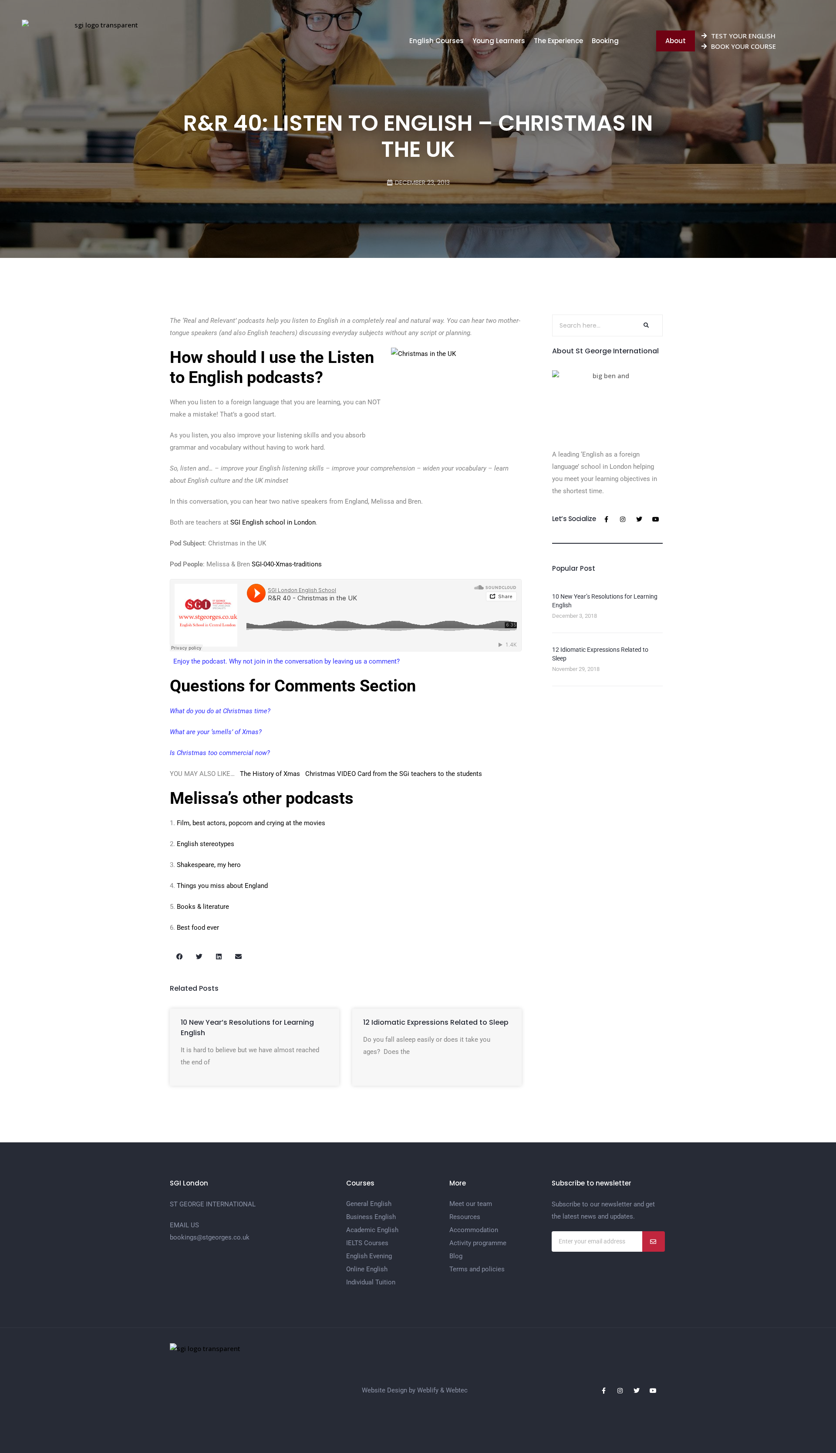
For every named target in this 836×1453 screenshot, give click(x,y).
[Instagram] (623, 519)
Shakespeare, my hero (209, 865)
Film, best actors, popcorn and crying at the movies (251, 823)
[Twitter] (639, 519)
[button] (179, 956)
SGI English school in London (273, 522)
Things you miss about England (222, 886)
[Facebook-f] (606, 519)
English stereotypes (205, 844)
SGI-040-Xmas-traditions (287, 564)
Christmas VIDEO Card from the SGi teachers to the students (393, 774)
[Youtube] (656, 519)
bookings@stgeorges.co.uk (209, 1237)
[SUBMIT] (653, 1241)
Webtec (457, 1390)
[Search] (645, 325)
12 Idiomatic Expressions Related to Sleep (436, 1022)
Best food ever (198, 927)
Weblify (427, 1390)
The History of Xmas (270, 774)
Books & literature (203, 907)
